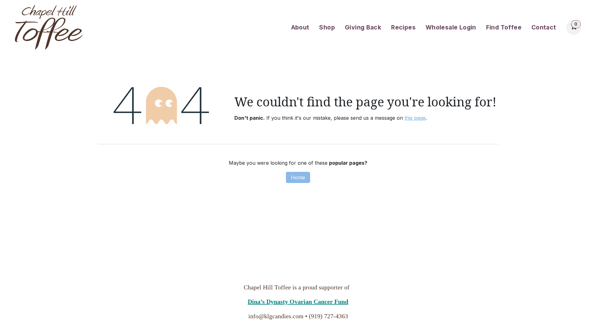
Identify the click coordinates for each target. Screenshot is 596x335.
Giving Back (363, 27)
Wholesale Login (451, 27)
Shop (327, 27)
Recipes (403, 27)
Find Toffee (504, 27)
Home (298, 177)
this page (415, 118)
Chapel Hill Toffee (267, 287)
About (300, 27)
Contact (543, 27)
